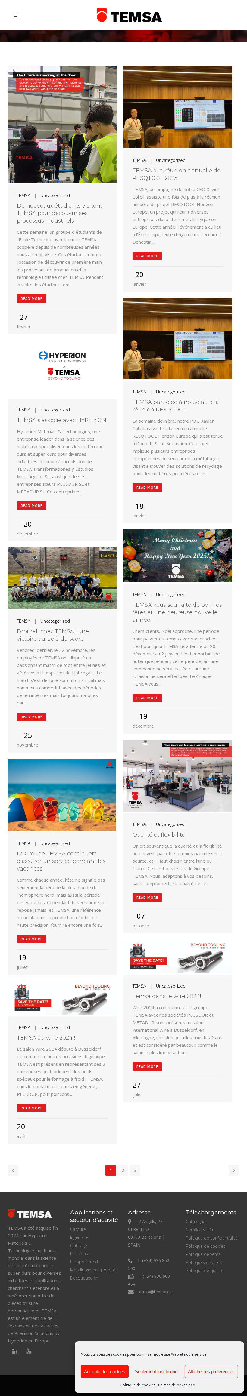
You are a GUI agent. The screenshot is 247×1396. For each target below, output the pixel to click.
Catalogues (197, 1222)
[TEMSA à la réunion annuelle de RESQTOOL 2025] (178, 107)
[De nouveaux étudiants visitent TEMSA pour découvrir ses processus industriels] (62, 125)
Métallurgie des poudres (93, 1270)
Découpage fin (84, 1278)
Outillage (78, 1245)
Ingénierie (79, 1237)
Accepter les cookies (104, 1371)
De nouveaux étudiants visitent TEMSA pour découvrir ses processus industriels (59, 213)
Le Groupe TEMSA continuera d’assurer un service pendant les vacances (61, 861)
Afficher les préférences (211, 1371)
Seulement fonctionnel (156, 1371)
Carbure (78, 1229)
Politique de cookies (137, 1385)
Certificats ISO (199, 1230)
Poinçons (79, 1253)
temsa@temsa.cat (155, 1292)
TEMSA (23, 195)
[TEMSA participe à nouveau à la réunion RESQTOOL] (178, 339)
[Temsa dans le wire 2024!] (178, 957)
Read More (31, 298)
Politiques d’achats (204, 1262)
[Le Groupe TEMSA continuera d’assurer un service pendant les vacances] (62, 795)
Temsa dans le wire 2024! (167, 996)
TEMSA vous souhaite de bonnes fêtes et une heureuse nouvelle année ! (177, 612)
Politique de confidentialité (212, 1238)
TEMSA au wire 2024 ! (46, 1037)
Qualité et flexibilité (159, 834)
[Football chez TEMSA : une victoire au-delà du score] (62, 578)
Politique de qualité (205, 1270)
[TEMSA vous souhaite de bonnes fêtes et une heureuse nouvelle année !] (178, 556)
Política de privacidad (176, 1385)
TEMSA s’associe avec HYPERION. (62, 420)
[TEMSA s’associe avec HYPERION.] (62, 370)
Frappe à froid (84, 1262)
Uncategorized (55, 195)
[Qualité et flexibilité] (178, 777)
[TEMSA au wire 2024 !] (62, 998)
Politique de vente (203, 1254)
